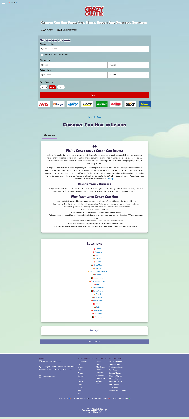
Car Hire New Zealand (99, 398)
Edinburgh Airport (116, 367)
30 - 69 (52, 87)
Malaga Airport (115, 379)
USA (79, 370)
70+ (60, 87)
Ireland (80, 367)
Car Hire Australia (79, 398)
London (99, 370)
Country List (82, 361)
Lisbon (98, 361)
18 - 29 (44, 87)
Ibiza (98, 364)
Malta (80, 393)
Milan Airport (114, 385)
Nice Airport (114, 387)
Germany (81, 376)
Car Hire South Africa (120, 398)
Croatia (81, 382)
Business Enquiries (48, 376)
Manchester (100, 367)
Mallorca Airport (115, 382)
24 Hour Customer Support (52, 361)
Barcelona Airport (116, 361)
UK (79, 364)
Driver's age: (45, 82)
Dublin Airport (114, 364)
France (80, 373)
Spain (80, 390)
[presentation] (67, 29)
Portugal (81, 387)
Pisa (97, 384)
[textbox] (94, 49)
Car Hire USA (63, 398)
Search (94, 95)
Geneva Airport (115, 373)
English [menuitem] (13, 2)
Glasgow (99, 372)
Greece (80, 385)
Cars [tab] (50, 29)
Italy (79, 379)
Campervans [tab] (70, 29)
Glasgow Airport (115, 376)
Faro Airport (113, 370)
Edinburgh (100, 375)
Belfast (99, 381)
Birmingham (100, 378)
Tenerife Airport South (117, 390)
